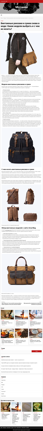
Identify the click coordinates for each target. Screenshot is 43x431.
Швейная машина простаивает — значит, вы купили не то (7, 314)
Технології (3, 391)
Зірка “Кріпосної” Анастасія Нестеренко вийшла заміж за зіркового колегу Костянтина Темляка (11, 303)
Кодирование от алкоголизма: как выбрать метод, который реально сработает (35, 314)
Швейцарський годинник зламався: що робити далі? (35, 333)
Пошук (3, 348)
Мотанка (21, 7)
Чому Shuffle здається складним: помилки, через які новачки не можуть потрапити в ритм (21, 314)
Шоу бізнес (3, 396)
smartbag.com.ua (8, 230)
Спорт (2, 389)
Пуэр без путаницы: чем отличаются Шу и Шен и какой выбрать (21, 333)
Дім (2, 382)
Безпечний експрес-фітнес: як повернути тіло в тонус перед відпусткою (15, 371)
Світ (2, 386)
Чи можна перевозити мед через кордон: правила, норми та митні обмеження (7, 333)
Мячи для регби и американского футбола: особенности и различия (32, 303)
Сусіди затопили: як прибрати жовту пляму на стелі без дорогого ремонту (16, 365)
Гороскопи (3, 380)
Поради (3, 320)
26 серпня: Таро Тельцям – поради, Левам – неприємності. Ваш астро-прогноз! (17, 368)
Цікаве (2, 393)
